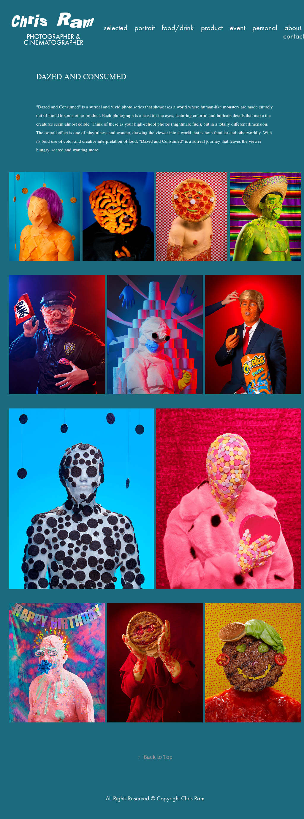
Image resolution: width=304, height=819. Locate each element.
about (292, 27)
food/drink (178, 27)
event (237, 27)
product (212, 27)
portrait (144, 27)
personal (264, 27)
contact (293, 36)
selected (115, 27)
